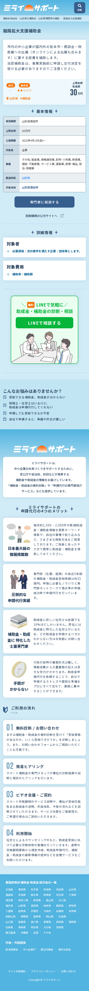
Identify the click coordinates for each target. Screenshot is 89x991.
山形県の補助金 (28, 18)
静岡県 (60, 905)
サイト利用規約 (17, 971)
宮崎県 (60, 927)
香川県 (34, 921)
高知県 (60, 921)
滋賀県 (22, 911)
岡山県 (49, 916)
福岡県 (72, 921)
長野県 (34, 905)
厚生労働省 (47, 949)
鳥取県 (24, 916)
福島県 (9, 894)
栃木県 (34, 894)
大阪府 (47, 911)
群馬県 (47, 894)
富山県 (49, 900)
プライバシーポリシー (43, 971)
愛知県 (72, 905)
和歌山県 (11, 916)
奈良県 (72, 911)
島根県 (37, 916)
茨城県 (22, 894)
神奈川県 (23, 900)
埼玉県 (60, 894)
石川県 (62, 900)
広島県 (62, 916)
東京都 (9, 900)
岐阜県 (47, 905)
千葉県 (72, 894)
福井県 (9, 905)
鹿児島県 (11, 932)
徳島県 (22, 921)
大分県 (47, 927)
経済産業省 (12, 949)
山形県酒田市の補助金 (50, 18)
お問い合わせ (68, 971)
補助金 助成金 (10, 18)
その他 (47, 932)
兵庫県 (60, 911)
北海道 (9, 889)
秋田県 (60, 889)
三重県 (9, 911)
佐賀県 (9, 927)
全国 (35, 932)
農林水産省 (64, 949)
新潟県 (37, 900)
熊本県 (34, 927)
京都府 (34, 911)
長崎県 (22, 927)
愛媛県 (47, 921)
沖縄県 (24, 932)
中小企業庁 (29, 949)
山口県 (9, 921)
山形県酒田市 (30, 187)
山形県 (26, 178)
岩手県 (34, 889)
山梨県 (22, 905)
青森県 (22, 889)
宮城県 (47, 889)
